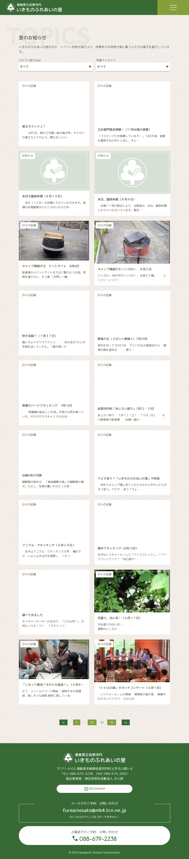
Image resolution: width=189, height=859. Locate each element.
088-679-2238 (94, 836)
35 (111, 722)
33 (92, 722)
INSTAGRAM (96, 789)
